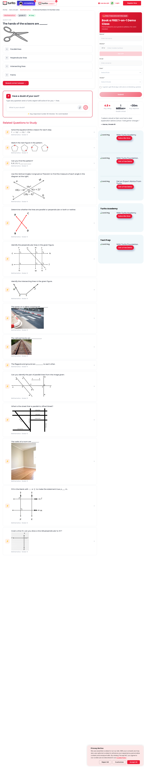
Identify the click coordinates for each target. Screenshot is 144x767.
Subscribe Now (124, 138)
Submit (121, 94)
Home (5, 10)
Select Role (105, 72)
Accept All (133, 762)
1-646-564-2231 (104, 3)
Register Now (132, 3)
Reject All (105, 762)
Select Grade (106, 82)
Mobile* (102, 44)
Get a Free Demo (125, 161)
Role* (101, 68)
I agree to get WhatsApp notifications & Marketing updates (121, 87)
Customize (119, 762)
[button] (47, 49)
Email (101, 59)
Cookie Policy (121, 758)
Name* (102, 34)
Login (117, 3)
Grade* (102, 78)
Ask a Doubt (13, 10)
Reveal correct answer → (16, 83)
